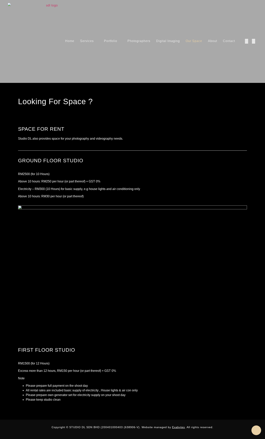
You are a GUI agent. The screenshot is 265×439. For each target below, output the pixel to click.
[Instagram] (253, 41)
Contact (229, 41)
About (212, 41)
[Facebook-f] (247, 41)
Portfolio (110, 41)
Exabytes (178, 427)
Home (69, 41)
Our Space (194, 41)
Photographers (138, 41)
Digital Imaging (168, 41)
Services (87, 41)
